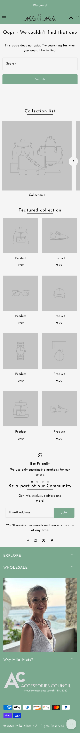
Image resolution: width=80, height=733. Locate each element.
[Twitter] (43, 541)
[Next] (73, 161)
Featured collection (39, 210)
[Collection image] (37, 155)
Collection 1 (37, 195)
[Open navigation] (10, 17)
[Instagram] (35, 541)
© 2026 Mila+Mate (17, 726)
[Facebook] (28, 541)
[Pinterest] (52, 541)
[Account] (71, 17)
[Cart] (77, 17)
